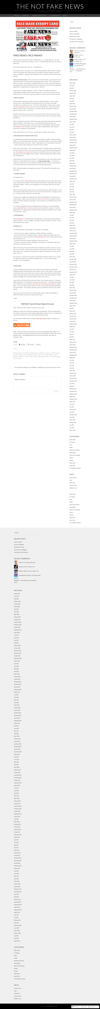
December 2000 (73, 414)
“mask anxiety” (35, 208)
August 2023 (72, 150)
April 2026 (72, 88)
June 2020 (72, 248)
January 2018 (73, 316)
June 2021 (72, 217)
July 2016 (72, 360)
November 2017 (73, 318)
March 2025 (72, 103)
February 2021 (73, 228)
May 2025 (72, 98)
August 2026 (72, 83)
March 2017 (72, 339)
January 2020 (73, 261)
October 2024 (73, 116)
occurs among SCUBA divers (19, 208)
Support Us (25, 15)
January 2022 (73, 199)
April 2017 (72, 337)
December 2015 (73, 378)
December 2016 (73, 347)
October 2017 (73, 321)
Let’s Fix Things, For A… (29, 566)
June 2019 (72, 280)
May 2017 (72, 334)
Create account (73, 477)
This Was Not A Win (78, 65)
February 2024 (73, 134)
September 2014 (73, 394)
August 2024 (72, 121)
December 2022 (73, 171)
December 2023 (73, 140)
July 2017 (72, 329)
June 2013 (72, 404)
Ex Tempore (72, 442)
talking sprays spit (41, 236)
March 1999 (72, 419)
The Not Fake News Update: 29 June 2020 (23, 367)
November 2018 (73, 298)
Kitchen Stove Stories (74, 450)
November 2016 (73, 349)
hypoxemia (34, 354)
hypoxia (39, 354)
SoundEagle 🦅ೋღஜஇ (79, 63)
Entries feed (72, 482)
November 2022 (73, 173)
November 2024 (73, 114)
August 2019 (72, 274)
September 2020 (73, 241)
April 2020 (72, 254)
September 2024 (73, 119)
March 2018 (72, 311)
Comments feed (73, 485)
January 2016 (73, 375)
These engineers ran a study (22, 152)
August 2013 (72, 401)
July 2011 (72, 407)
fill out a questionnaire (20, 106)
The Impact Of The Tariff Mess (77, 41)
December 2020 (73, 233)
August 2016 (72, 357)
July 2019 (72, 277)
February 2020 (73, 259)
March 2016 (72, 370)
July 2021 (72, 215)
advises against (28, 180)
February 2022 (73, 197)
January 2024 (73, 137)
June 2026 (72, 85)
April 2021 (72, 223)
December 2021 (73, 202)
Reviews (71, 460)
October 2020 (73, 238)
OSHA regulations (49, 354)
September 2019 (73, 272)
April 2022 (72, 191)
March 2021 (72, 225)
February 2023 (73, 165)
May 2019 (72, 282)
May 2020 (72, 251)
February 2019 (73, 290)
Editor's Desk (73, 439)
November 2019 (73, 267)
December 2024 (73, 111)
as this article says (46, 199)
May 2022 (72, 189)
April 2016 (72, 368)
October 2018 (73, 300)
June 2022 (72, 186)
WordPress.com (73, 488)
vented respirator (41, 356)
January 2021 (73, 230)
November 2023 (73, 142)
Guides (71, 447)
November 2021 (73, 204)
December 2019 (73, 264)
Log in (71, 480)
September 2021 (73, 210)
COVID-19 (53, 353)
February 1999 (73, 422)
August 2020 (72, 243)
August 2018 (72, 305)
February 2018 (73, 313)
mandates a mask (20, 126)
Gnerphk (59, 356)
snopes (31, 356)
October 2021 (73, 207)
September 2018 (73, 303)
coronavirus (47, 353)
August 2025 (72, 96)
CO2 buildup (41, 353)
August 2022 (72, 181)
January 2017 (73, 344)
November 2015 (73, 381)
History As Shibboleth (74, 33)
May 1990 (72, 427)
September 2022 (73, 178)
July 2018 (72, 308)
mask (43, 354)
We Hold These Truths (75, 36)
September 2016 (73, 355)
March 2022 (72, 194)
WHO (47, 356)
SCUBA (27, 356)
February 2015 (73, 388)
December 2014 (73, 391)
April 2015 (72, 386)
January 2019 (73, 292)
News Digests (73, 452)
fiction (71, 444)
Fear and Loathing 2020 (39, 15)
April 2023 (72, 160)
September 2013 (73, 399)
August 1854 (72, 430)
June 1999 (72, 417)
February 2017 (73, 342)
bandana (36, 353)
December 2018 (73, 295)
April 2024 (72, 132)
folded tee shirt (22, 354)
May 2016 (72, 365)
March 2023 (72, 163)
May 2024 (72, 129)
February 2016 (73, 373)
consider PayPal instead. (41, 318)
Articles (16, 15)
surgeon (35, 356)
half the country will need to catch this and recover (40, 284)
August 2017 (72, 326)
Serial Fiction (72, 463)
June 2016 (72, 362)
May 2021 (72, 220)
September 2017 (73, 324)
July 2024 (72, 124)
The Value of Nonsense (30, 562)
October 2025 (73, 93)
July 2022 (72, 184)
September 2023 (73, 147)
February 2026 (73, 90)
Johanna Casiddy (78, 59)
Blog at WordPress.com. (50, 1006)
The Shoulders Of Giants (75, 468)
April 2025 (72, 101)
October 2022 (73, 176)
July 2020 (72, 246)
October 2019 (73, 269)
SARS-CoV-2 (22, 356)
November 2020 (73, 235)
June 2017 (72, 331)
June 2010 (72, 412)
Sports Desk (72, 465)
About (65, 15)
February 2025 (73, 106)
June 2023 (72, 155)
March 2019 (72, 287)
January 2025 (73, 108)
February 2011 (73, 409)
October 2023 (73, 145)
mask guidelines (19, 218)
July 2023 (72, 153)
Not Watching (79, 70)
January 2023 (73, 168)
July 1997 (72, 425)
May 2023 (72, 158)
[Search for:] (86, 15)
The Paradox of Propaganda (76, 39)
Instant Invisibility (74, 31)
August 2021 (72, 212)
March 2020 (72, 256)
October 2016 (73, 352)
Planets (71, 457)
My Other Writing (54, 15)
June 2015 (72, 383)
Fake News (15, 354)
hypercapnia (29, 354)
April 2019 (72, 285)
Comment (56, 391)
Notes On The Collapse (23, 353)
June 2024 (72, 127)
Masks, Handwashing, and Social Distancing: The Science (48, 367)
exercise (58, 353)
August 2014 (72, 396)
